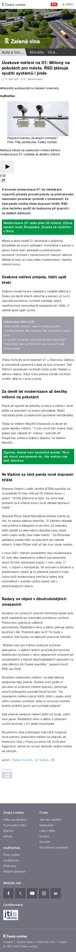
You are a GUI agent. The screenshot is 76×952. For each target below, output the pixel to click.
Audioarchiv (11, 860)
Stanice (8, 831)
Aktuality (37, 52)
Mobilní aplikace (14, 871)
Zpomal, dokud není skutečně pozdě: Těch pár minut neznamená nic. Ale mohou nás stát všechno (36, 456)
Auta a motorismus (18, 52)
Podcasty (9, 866)
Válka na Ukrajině (14, 819)
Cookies (8, 942)
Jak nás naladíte (50, 819)
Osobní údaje (25, 942)
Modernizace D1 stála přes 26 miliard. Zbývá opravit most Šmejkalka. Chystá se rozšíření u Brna (38, 227)
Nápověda (46, 825)
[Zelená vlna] (38, 29)
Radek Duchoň (22, 760)
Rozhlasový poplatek (53, 847)
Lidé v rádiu (47, 831)
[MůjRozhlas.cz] (7, 96)
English (62, 942)
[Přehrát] (7, 167)
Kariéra (44, 836)
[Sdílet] (3, 180)
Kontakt (44, 842)
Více (53, 52)
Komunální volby (14, 825)
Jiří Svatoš (42, 760)
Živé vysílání (11, 855)
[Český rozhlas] (13, 4)
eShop (7, 836)
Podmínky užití (46, 942)
